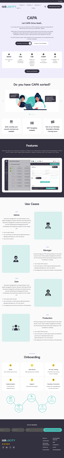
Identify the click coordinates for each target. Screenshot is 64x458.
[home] (9, 7)
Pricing (33, 8)
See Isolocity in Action (54, 6)
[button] (22, 5)
